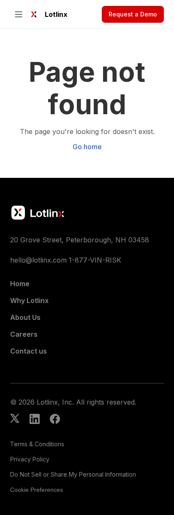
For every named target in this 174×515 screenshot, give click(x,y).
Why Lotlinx (29, 300)
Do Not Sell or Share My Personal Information (73, 474)
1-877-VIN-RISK (95, 260)
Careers (24, 334)
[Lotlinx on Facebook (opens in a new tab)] (55, 420)
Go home (87, 146)
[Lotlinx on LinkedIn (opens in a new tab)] (35, 420)
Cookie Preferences (36, 489)
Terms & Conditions (37, 444)
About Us (25, 317)
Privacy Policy (29, 459)
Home (20, 283)
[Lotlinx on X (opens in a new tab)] (14, 420)
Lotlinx (56, 14)
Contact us (28, 351)
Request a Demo (133, 14)
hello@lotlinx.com (38, 260)
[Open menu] (18, 14)
